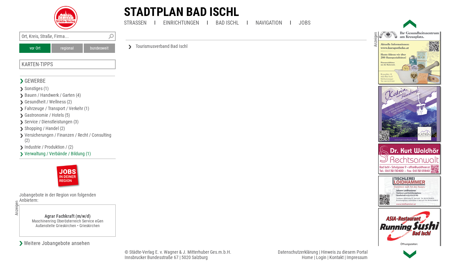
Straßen (135, 23)
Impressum (357, 257)
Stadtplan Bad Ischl (181, 12)
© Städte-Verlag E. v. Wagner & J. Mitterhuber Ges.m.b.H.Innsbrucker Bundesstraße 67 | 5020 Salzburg (178, 254)
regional (67, 48)
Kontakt (336, 257)
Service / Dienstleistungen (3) (51, 121)
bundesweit (99, 48)
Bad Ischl (227, 23)
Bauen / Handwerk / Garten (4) (53, 95)
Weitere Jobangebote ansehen (57, 243)
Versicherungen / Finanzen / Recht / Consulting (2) (68, 137)
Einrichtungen (181, 23)
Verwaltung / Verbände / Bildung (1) (58, 153)
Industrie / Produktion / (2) (49, 147)
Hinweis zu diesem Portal (344, 252)
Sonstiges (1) (37, 88)
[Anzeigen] (67, 175)
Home (307, 257)
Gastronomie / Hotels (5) (47, 115)
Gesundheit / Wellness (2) (48, 101)
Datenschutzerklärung (298, 252)
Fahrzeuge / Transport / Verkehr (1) (57, 108)
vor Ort (35, 48)
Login (321, 257)
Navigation (269, 23)
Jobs (304, 23)
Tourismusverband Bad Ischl (161, 46)
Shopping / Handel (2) (45, 128)
